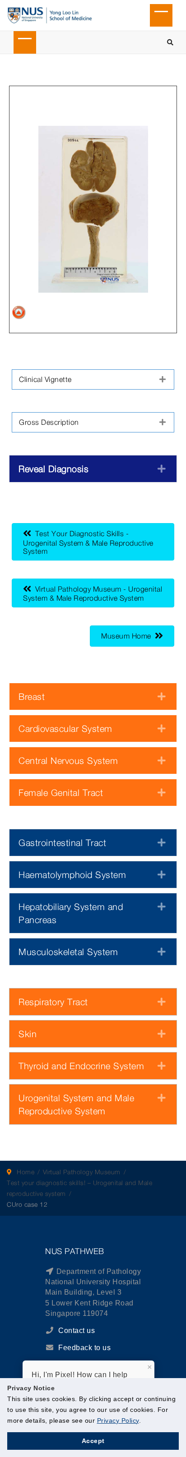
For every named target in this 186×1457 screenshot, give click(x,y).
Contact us (75, 1330)
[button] (93, 379)
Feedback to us (84, 1347)
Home (25, 1172)
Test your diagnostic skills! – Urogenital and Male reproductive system (79, 1188)
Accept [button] (93, 1440)
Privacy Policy (118, 1420)
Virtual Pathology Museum (82, 1172)
